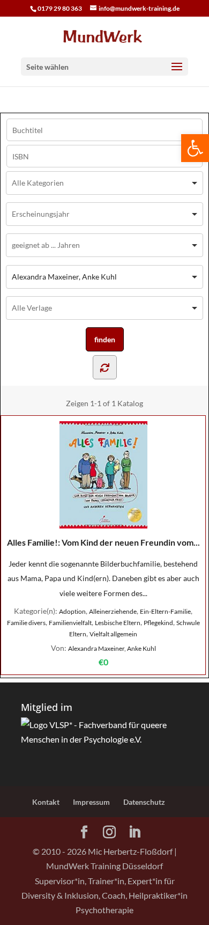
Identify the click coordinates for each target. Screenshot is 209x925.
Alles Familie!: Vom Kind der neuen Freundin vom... (103, 542)
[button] (195, 148)
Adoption (72, 611)
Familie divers (26, 623)
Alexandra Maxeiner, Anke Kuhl (112, 648)
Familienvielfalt (70, 623)
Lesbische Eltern (117, 623)
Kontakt (45, 801)
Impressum (91, 801)
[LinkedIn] (134, 832)
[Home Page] (104, 36)
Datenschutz (144, 801)
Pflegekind (158, 623)
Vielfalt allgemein (113, 634)
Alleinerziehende (113, 611)
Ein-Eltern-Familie (165, 611)
